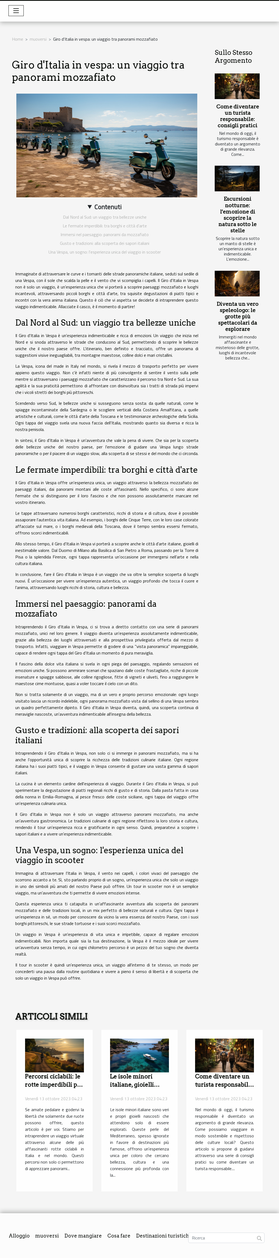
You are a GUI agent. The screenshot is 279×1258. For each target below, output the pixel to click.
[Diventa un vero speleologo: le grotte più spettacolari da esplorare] (237, 283)
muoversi (38, 39)
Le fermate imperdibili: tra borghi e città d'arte (105, 225)
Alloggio (19, 1236)
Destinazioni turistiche (164, 1236)
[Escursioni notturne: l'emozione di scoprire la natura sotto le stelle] (237, 178)
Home (17, 39)
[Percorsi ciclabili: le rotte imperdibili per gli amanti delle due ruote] (54, 1055)
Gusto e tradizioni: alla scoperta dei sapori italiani (104, 243)
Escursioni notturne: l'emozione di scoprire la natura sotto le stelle (238, 214)
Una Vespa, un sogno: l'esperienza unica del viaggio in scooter (104, 252)
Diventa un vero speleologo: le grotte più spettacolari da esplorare (238, 316)
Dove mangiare (83, 1236)
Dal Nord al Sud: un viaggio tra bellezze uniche (105, 217)
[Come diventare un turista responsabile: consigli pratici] (237, 86)
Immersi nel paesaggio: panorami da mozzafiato (104, 234)
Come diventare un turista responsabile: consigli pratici (237, 116)
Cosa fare (119, 1236)
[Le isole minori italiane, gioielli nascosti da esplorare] (139, 1055)
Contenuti (108, 207)
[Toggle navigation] (16, 10)
